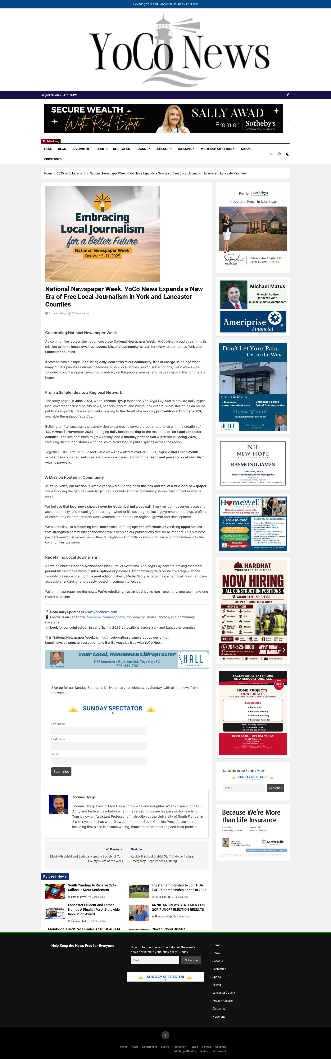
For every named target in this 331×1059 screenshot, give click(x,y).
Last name (58, 739)
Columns (185, 149)
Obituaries (218, 1008)
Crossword (53, 159)
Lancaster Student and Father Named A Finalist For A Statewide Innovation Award (94, 909)
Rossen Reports (222, 1000)
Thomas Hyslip (57, 313)
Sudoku (246, 149)
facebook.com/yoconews (106, 617)
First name (58, 724)
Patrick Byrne (79, 897)
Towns (141, 149)
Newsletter (219, 1016)
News (62, 149)
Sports (102, 149)
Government (81, 149)
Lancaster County (223, 992)
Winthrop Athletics (216, 149)
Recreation (121, 149)
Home (48, 149)
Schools (162, 149)
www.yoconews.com (101, 612)
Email (55, 754)
